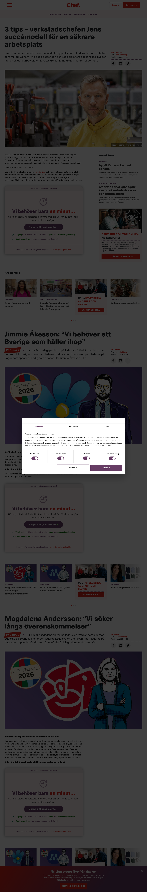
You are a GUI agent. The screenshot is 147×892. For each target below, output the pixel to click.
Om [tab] (107, 426)
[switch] (60, 458)
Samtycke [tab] (39, 426)
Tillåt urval (73, 468)
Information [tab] (73, 426)
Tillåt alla (106, 468)
